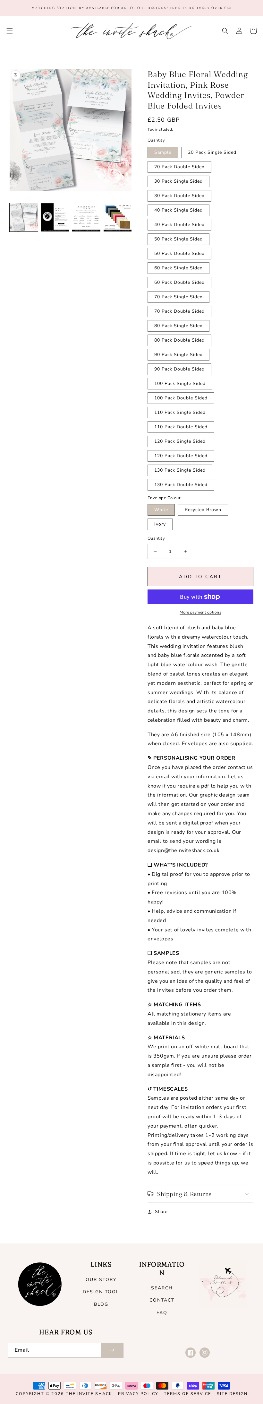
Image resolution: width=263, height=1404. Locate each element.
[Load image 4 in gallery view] (118, 217)
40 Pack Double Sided (179, 225)
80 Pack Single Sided (178, 326)
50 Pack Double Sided (179, 253)
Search (162, 1288)
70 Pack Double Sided (179, 311)
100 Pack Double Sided (181, 398)
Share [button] (161, 1211)
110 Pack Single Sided (180, 412)
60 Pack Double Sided (179, 282)
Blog (101, 1304)
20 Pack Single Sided (212, 152)
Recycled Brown (203, 510)
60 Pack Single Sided (178, 268)
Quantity (156, 538)
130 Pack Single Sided (180, 470)
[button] (10, 31)
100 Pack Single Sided (180, 383)
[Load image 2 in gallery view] (55, 217)
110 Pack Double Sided (181, 427)
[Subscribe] (112, 1350)
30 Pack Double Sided (179, 196)
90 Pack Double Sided (179, 369)
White (161, 510)
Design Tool (101, 1292)
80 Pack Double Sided (179, 340)
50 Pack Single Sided (178, 239)
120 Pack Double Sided (181, 456)
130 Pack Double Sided (181, 485)
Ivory (160, 524)
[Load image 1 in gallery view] (24, 217)
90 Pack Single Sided (178, 355)
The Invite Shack (89, 1393)
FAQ (162, 1313)
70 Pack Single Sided (178, 297)
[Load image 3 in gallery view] (86, 217)
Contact (161, 1300)
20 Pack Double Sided (179, 167)
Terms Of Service (187, 1393)
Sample (162, 152)
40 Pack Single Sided (178, 210)
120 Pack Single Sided (180, 441)
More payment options (200, 612)
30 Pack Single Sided (178, 181)
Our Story (101, 1280)
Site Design (232, 1393)
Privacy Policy (138, 1393)
